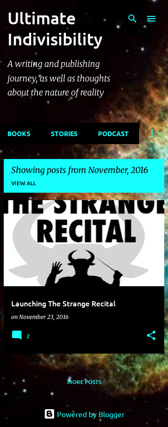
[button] (151, 336)
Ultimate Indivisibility (55, 28)
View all (23, 183)
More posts (84, 382)
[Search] (132, 18)
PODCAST (113, 133)
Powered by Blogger (90, 414)
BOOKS (18, 133)
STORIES (64, 133)
